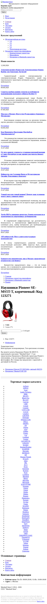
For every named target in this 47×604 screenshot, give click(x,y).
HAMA (25, 445)
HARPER (25, 449)
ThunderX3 (26, 537)
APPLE (25, 388)
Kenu (26, 467)
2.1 (11, 43)
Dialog (25, 427)
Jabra (26, 461)
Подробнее (5, 85)
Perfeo (26, 492)
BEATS (25, 396)
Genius (25, 439)
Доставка (8, 26)
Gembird (26, 437)
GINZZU (25, 443)
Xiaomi (25, 547)
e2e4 (25, 429)
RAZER (26, 506)
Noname (26, 486)
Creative (26, 414)
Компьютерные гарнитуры (20, 53)
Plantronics (26, 498)
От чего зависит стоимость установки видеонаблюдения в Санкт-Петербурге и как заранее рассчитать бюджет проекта (23, 154)
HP (26, 455)
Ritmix (25, 510)
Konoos (25, 471)
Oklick (25, 488)
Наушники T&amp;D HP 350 (15, 371)
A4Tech (26, 386)
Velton (26, 543)
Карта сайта (9, 31)
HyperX (26, 459)
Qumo (26, 504)
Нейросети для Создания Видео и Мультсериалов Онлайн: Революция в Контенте (20, 175)
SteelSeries (26, 526)
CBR (26, 404)
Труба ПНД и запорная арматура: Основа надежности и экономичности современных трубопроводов (23, 215)
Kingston (26, 469)
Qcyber (25, 502)
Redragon (25, 508)
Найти (4, 12)
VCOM (25, 541)
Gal (25, 435)
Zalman (25, 549)
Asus (25, 390)
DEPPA (26, 423)
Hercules (26, 451)
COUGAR (26, 410)
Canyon (25, 402)
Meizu (26, 478)
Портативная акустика (18, 49)
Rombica (26, 512)
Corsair (25, 406)
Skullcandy (26, 518)
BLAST (26, 400)
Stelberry (26, 528)
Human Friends (25, 457)
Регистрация (10, 18)
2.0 (11, 41)
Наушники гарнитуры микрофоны (18, 51)
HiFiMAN (25, 453)
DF (26, 425)
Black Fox (25, 398)
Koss (25, 473)
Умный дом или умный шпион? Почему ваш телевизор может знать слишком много (23, 195)
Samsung (26, 514)
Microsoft (25, 482)
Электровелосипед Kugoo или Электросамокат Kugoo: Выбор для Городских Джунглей (22, 71)
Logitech (26, 475)
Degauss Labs (26, 420)
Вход (7, 16)
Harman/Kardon (25, 447)
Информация (10, 343)
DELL (25, 422)
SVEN (25, 531)
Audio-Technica (25, 392)
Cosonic (26, 408)
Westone (26, 545)
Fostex (25, 433)
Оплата (8, 27)
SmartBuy (25, 520)
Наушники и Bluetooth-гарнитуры (22, 57)
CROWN (25, 416)
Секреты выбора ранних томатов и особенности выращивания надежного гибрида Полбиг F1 (20, 93)
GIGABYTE (25, 441)
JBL (25, 463)
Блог (7, 24)
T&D (26, 533)
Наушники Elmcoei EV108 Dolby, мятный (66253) (23, 369)
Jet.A (26, 465)
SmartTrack (26, 522)
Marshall (26, 476)
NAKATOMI (25, 484)
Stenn (26, 529)
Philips (25, 494)
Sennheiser (26, 516)
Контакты (9, 29)
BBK (26, 394)
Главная (8, 22)
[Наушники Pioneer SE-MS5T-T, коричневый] (9, 321)
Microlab (26, 480)
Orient (26, 490)
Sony (26, 524)
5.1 (11, 47)
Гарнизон (25, 551)
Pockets (25, 500)
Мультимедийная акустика (15, 39)
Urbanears (25, 539)
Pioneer (7, 282)
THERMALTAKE (25, 535)
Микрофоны (14, 55)
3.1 (11, 45)
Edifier (25, 431)
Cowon (25, 412)
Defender (26, 418)
